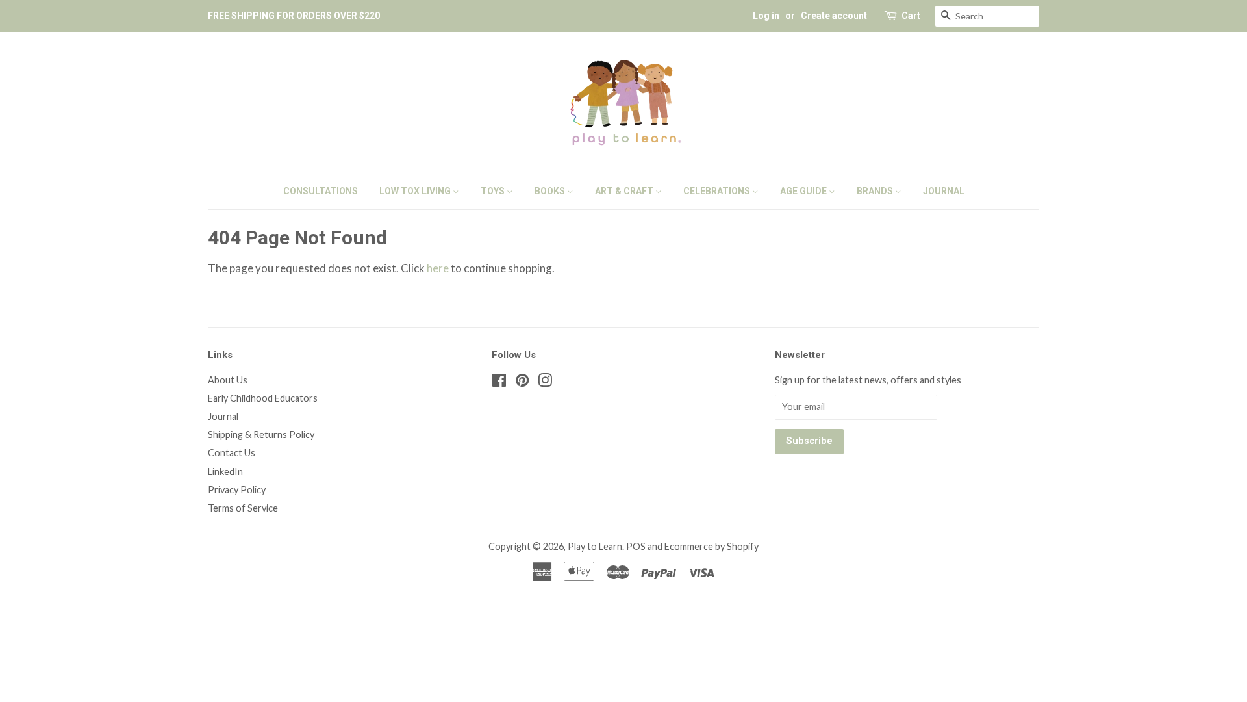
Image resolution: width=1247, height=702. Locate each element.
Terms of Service (243, 508)
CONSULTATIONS (320, 191)
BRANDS (876, 191)
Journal (223, 416)
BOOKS (551, 191)
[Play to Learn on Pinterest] (522, 382)
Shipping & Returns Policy (261, 434)
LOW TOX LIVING (416, 191)
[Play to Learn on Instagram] (545, 382)
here (438, 268)
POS (636, 546)
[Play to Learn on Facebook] (499, 382)
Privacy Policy (237, 489)
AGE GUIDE (804, 191)
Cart (910, 15)
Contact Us (231, 452)
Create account (834, 15)
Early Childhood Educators (263, 398)
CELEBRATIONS (717, 191)
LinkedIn (225, 471)
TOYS (494, 191)
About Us (227, 379)
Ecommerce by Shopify (711, 546)
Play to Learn (595, 546)
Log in (766, 15)
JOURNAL (943, 191)
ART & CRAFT (625, 191)
